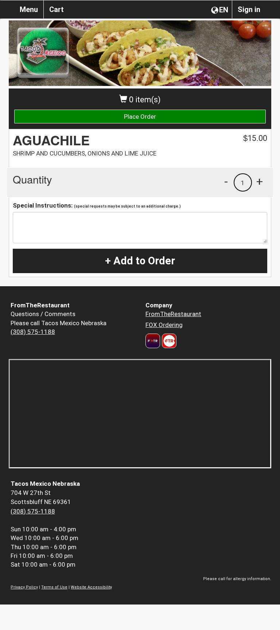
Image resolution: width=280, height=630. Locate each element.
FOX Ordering (164, 324)
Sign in (249, 9)
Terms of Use (54, 587)
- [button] (226, 181)
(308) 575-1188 (33, 331)
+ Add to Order (140, 261)
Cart (56, 9)
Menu (29, 9)
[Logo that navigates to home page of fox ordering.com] (168, 341)
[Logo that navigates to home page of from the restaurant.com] (152, 341)
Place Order (140, 116)
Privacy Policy (24, 587)
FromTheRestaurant (173, 314)
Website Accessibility (91, 587)
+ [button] (259, 181)
